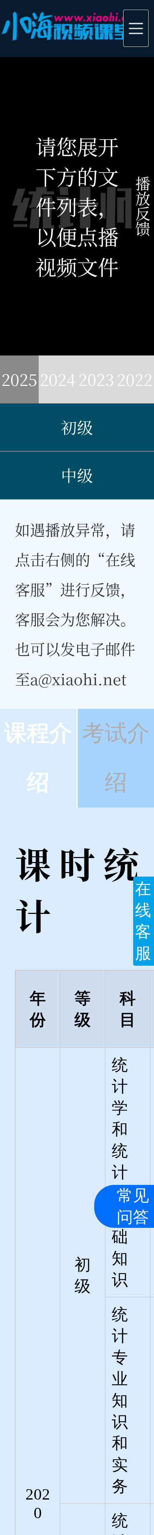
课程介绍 (38, 758)
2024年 (58, 385)
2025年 (19, 385)
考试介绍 (116, 758)
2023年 (96, 385)
